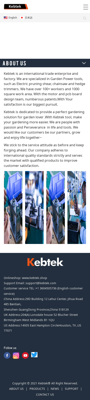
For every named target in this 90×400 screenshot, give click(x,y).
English (13, 17)
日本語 (28, 17)
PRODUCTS (37, 389)
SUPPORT (71, 389)
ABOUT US (16, 389)
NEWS (55, 389)
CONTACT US (45, 394)
